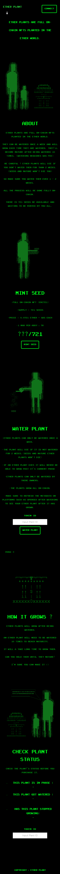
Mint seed (30, 344)
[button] (8, 13)
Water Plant (30, 530)
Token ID (30, 516)
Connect (49, 9)
